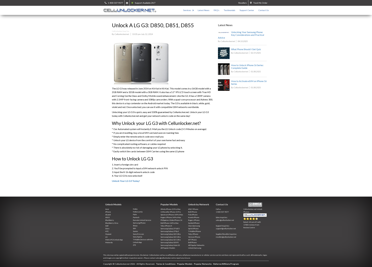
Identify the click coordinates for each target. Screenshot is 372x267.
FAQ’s (216, 10)
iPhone (108, 212)
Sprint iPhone (193, 228)
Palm (135, 214)
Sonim (135, 231)
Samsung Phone (139, 223)
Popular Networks (203, 264)
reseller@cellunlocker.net (226, 237)
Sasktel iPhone (194, 223)
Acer (107, 209)
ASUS (107, 217)
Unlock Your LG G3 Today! (126, 180)
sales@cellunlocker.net (225, 220)
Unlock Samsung (194, 248)
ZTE (134, 245)
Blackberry (109, 220)
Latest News (203, 10)
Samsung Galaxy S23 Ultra (171, 234)
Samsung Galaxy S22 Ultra (171, 237)
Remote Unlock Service (142, 220)
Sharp (135, 226)
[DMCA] (255, 205)
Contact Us (263, 10)
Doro (107, 228)
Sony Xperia (137, 237)
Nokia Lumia (138, 212)
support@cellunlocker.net (226, 228)
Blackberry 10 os (111, 223)
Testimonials (229, 10)
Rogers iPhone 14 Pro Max (171, 217)
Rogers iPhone (194, 220)
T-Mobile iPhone (194, 231)
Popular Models (184, 264)
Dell (106, 226)
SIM (134, 228)
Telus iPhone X (166, 226)
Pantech (136, 217)
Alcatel (108, 215)
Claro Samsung (194, 226)
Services (187, 10)
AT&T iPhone (193, 209)
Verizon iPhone (194, 237)
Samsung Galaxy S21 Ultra (171, 240)
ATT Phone (192, 240)
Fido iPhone (192, 215)
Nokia (135, 209)
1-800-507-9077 (222, 212)
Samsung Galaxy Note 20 (170, 245)
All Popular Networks (196, 245)
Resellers (242, 3)
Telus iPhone (193, 234)
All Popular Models (168, 248)
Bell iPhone (192, 212)
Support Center (247, 10)
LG (106, 237)
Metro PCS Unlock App (114, 240)
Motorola (109, 242)
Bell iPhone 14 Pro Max (169, 223)
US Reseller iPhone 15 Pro (171, 212)
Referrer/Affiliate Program (226, 264)
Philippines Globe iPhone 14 (171, 220)
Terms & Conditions (166, 264)
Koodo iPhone (193, 217)
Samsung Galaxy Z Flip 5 (170, 231)
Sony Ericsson (138, 234)
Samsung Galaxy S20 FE (170, 242)
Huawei (108, 234)
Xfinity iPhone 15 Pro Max (170, 209)
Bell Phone (192, 242)
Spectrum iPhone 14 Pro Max (172, 215)
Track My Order (259, 3)
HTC (107, 231)
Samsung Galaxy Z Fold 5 (170, 228)
